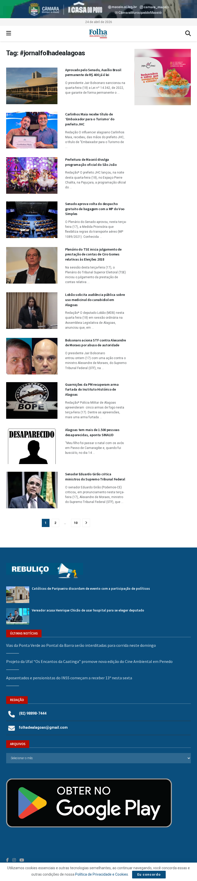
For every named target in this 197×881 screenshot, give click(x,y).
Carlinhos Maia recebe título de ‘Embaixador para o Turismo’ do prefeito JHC (89, 119)
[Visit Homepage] (98, 33)
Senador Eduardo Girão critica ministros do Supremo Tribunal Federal (95, 476)
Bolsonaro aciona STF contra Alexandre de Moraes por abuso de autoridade (95, 343)
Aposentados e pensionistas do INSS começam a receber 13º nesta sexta (69, 677)
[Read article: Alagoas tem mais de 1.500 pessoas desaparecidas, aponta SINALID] (31, 445)
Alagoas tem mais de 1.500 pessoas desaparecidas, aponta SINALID (92, 432)
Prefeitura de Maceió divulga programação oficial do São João (90, 162)
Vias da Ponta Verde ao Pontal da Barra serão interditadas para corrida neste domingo (81, 645)
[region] (98, 9)
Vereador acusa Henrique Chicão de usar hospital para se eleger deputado (88, 610)
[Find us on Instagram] (14, 860)
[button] (162, 77)
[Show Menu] (8, 33)
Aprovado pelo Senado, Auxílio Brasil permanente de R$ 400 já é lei (93, 72)
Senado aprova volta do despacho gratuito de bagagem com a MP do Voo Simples (94, 208)
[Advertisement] (162, 141)
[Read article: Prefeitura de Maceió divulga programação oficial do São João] (31, 175)
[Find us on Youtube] (21, 860)
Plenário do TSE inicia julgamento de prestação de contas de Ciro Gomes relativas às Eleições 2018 (93, 254)
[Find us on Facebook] (7, 860)
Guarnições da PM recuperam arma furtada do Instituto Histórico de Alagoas (92, 389)
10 (75, 523)
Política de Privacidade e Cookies (101, 874)
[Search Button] (188, 33)
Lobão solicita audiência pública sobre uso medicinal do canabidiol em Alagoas (95, 299)
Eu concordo (149, 874)
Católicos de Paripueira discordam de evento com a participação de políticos (91, 588)
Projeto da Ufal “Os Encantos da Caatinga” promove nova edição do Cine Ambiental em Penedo (89, 661)
